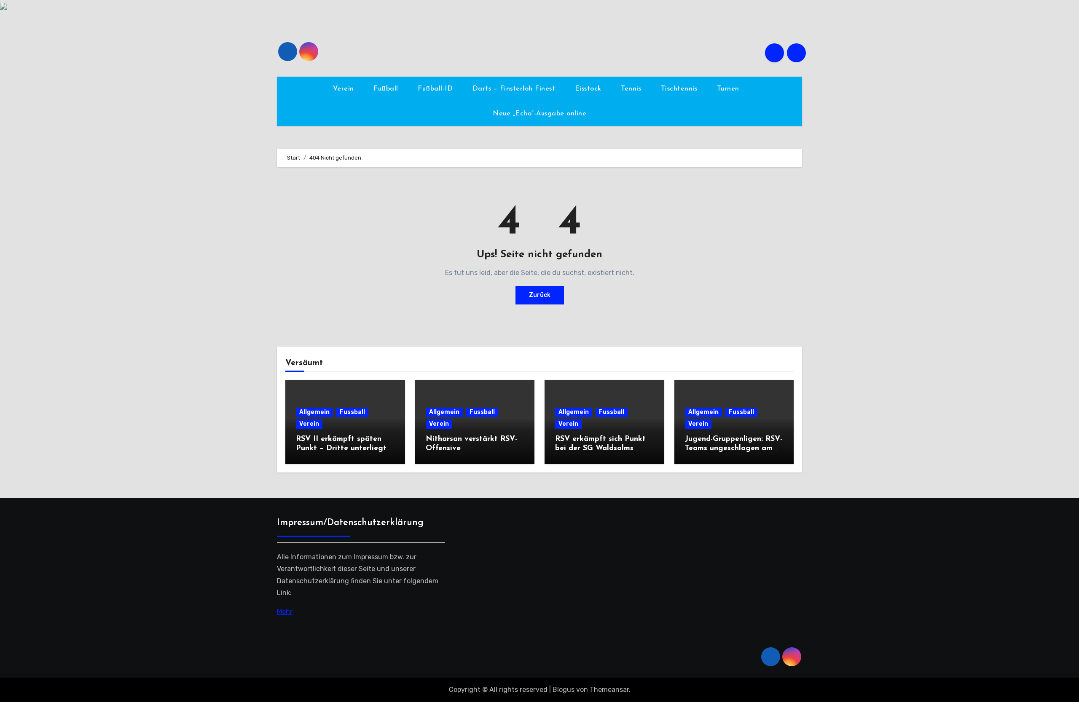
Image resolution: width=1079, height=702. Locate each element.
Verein (345, 88)
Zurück (539, 295)
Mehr (285, 611)
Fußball (386, 88)
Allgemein (314, 412)
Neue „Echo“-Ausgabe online (539, 113)
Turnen (729, 88)
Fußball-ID (436, 88)
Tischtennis (680, 88)
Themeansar (609, 690)
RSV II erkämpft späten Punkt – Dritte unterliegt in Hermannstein (341, 448)
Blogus (563, 690)
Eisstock (589, 88)
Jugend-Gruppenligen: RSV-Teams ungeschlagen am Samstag (733, 448)
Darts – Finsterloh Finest (515, 88)
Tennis (632, 88)
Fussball (352, 412)
